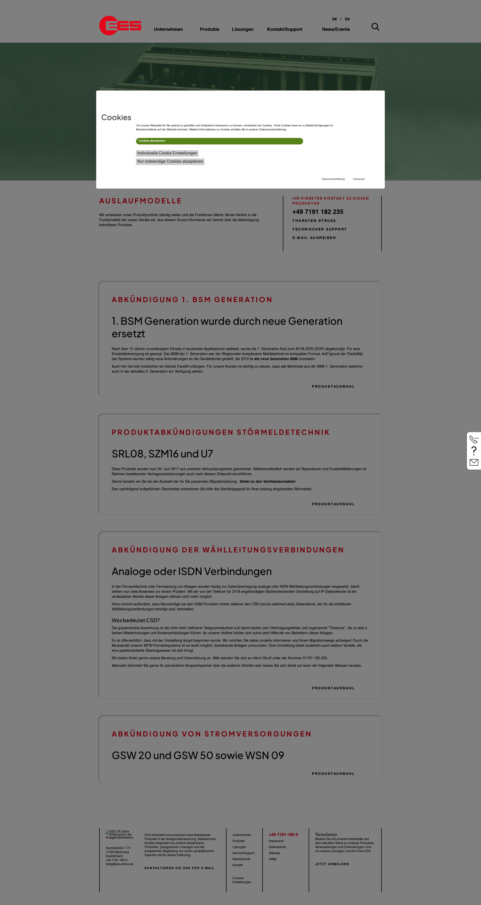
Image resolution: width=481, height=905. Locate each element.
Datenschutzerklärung (333, 179)
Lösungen (243, 29)
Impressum (359, 179)
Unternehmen (168, 29)
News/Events (336, 29)
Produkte (209, 29)
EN (347, 19)
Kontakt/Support (284, 29)
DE (334, 19)
